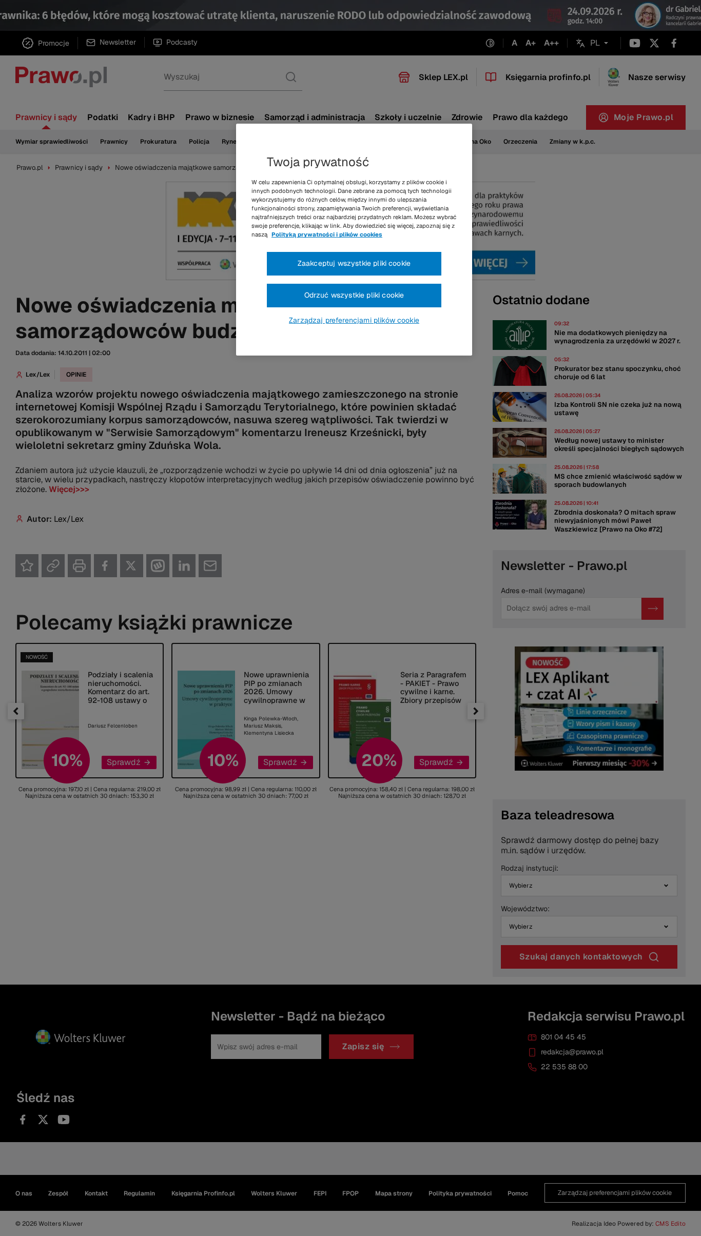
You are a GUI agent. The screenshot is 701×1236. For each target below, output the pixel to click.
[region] (354, 240)
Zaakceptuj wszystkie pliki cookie (354, 263)
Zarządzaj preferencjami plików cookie (354, 320)
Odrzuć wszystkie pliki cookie (354, 295)
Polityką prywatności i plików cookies (326, 234)
